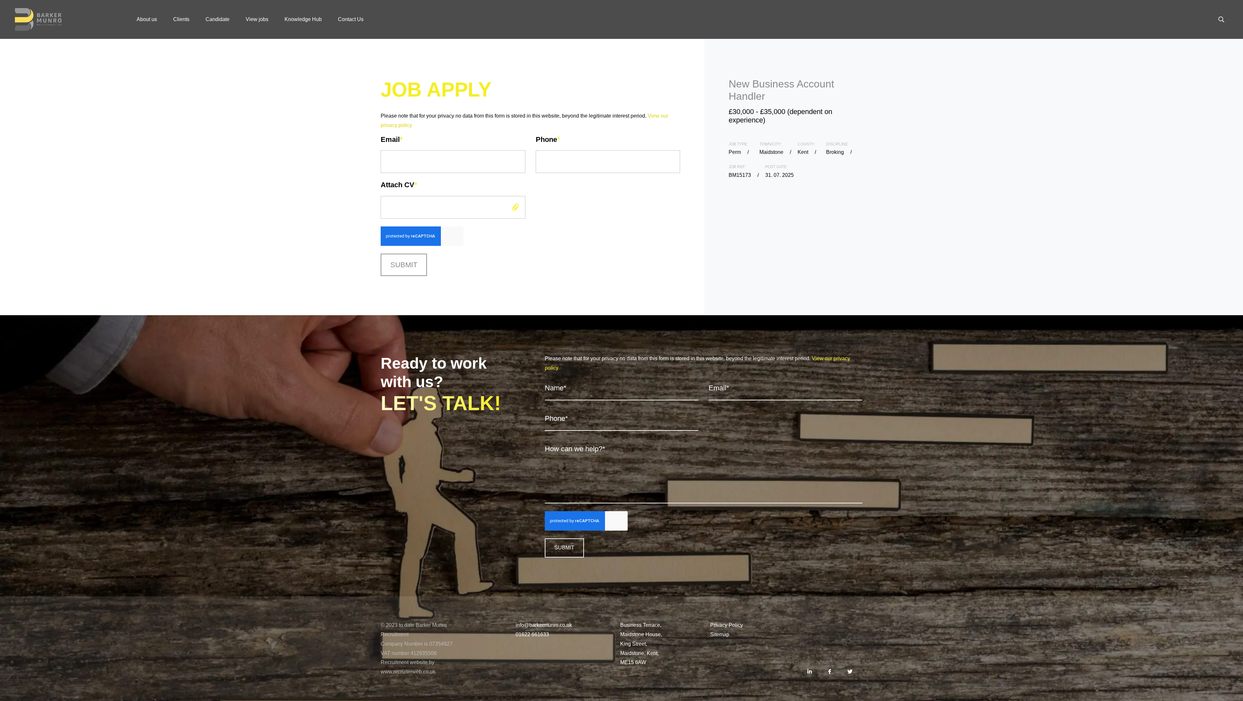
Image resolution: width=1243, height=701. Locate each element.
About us (147, 19)
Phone (548, 139)
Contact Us (351, 19)
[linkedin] (809, 672)
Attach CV (399, 185)
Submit (403, 265)
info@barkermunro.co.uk (544, 625)
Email (392, 139)
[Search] (1221, 19)
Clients (181, 19)
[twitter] (850, 672)
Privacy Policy (726, 625)
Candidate (218, 19)
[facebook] (829, 672)
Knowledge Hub (303, 19)
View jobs (257, 19)
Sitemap (719, 634)
